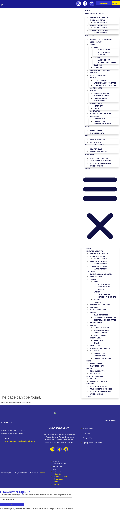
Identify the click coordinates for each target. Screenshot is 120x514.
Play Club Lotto (97, 140)
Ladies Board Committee (105, 83)
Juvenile (98, 65)
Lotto (88, 136)
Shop (87, 168)
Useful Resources (98, 152)
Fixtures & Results (94, 13)
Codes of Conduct (102, 93)
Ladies (97, 57)
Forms (93, 91)
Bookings (89, 154)
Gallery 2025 (99, 119)
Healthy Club (96, 149)
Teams (93, 45)
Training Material (102, 96)
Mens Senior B (104, 52)
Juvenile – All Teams (99, 30)
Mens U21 (101, 55)
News (87, 126)
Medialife (42, 473)
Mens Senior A (104, 50)
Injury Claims (100, 101)
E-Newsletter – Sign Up (100, 114)
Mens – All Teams (97, 20)
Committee (95, 78)
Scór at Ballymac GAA (100, 70)
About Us (89, 35)
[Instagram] (78, 3)
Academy (98, 68)
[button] (100, 208)
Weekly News (96, 130)
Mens (96, 47)
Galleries (94, 116)
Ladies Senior (104, 60)
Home (87, 11)
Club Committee (101, 80)
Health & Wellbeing (94, 145)
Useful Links (96, 103)
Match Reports (100, 23)
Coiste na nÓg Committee (105, 85)
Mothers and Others (107, 62)
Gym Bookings (96, 166)
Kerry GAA (98, 106)
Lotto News (95, 142)
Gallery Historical (102, 124)
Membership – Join (98, 75)
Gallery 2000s (100, 121)
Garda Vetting (100, 98)
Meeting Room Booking (100, 163)
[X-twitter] (91, 3)
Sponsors (94, 73)
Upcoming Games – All (100, 17)
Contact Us (95, 111)
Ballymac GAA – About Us (101, 39)
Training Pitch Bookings (101, 161)
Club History (96, 42)
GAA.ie (96, 108)
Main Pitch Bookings (99, 158)
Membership (57, 466)
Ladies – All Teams (98, 25)
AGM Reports (96, 88)
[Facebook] (85, 3)
